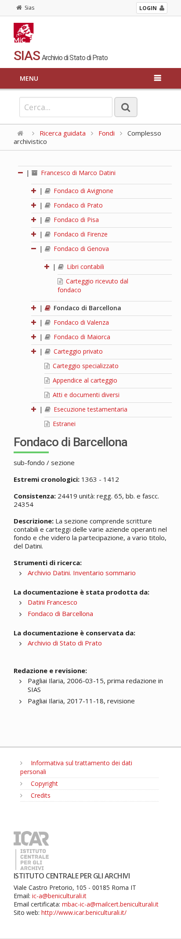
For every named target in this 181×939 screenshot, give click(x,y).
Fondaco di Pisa (75, 219)
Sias (29, 7)
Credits (40, 795)
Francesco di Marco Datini (77, 172)
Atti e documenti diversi (85, 395)
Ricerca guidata (63, 133)
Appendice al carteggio (84, 380)
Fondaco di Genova (80, 248)
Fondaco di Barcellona (86, 308)
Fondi (106, 133)
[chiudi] (34, 248)
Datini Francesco (52, 602)
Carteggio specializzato (85, 366)
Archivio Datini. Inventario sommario (82, 572)
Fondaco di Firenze (80, 234)
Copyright (43, 783)
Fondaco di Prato (77, 205)
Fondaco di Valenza (80, 322)
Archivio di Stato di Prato (65, 642)
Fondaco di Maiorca (81, 337)
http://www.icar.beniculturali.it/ (84, 912)
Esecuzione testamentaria (89, 409)
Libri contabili (84, 266)
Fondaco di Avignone (82, 190)
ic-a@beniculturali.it (59, 896)
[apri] (34, 190)
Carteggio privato (77, 351)
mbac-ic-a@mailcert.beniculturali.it (110, 904)
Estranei (63, 423)
